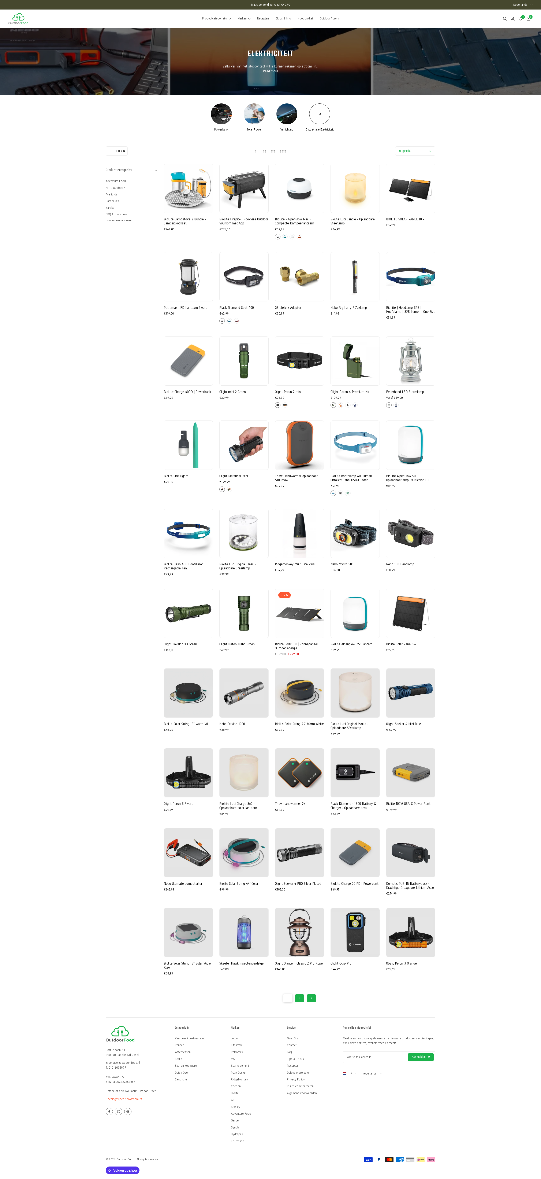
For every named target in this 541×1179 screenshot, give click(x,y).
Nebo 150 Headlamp (400, 564)
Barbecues (112, 201)
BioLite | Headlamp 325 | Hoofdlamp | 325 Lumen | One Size (410, 310)
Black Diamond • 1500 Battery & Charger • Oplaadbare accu (353, 806)
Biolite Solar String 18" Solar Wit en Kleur (188, 965)
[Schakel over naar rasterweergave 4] (283, 151)
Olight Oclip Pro (341, 963)
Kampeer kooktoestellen (190, 1038)
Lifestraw (236, 1045)
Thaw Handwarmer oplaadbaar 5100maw (296, 478)
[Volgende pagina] (311, 998)
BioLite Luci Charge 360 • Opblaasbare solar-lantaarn (238, 806)
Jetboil (235, 1038)
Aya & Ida (111, 194)
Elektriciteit (181, 1079)
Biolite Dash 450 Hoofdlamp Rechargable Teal (184, 566)
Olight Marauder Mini (233, 476)
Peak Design (238, 1073)
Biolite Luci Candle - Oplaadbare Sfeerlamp (353, 221)
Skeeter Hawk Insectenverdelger (242, 963)
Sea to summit (240, 1066)
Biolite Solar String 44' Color (238, 884)
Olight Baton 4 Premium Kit (350, 392)
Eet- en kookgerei (186, 1066)
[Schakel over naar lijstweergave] (257, 151)
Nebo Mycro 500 (342, 564)
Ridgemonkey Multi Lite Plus (295, 564)
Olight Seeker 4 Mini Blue (403, 724)
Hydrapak (237, 1134)
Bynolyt (235, 1127)
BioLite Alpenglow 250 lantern (351, 644)
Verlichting (286, 129)
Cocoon (236, 1086)
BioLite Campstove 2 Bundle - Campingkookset (185, 221)
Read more (270, 71)
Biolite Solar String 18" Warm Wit (186, 724)
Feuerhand (237, 1141)
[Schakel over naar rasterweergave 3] (273, 151)
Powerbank (221, 129)
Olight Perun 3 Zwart (178, 804)
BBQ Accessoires (116, 214)
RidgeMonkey (239, 1079)
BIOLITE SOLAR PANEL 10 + (405, 219)
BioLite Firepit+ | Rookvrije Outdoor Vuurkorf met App (243, 221)
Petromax (237, 1052)
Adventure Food (116, 181)
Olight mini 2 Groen (232, 392)
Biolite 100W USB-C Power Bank (408, 804)
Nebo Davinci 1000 (232, 724)
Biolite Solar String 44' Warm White (299, 724)
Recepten (293, 1066)
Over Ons (293, 1038)
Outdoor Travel (147, 1091)
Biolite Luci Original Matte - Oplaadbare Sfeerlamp (350, 726)
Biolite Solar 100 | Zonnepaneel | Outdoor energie (297, 646)
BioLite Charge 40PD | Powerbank (187, 392)
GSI (233, 1100)
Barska (110, 208)
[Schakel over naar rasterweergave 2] (264, 151)
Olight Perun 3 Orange (401, 963)
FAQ (289, 1052)
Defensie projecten (298, 1073)
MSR (233, 1059)
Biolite (235, 1093)
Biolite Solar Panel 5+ (401, 644)
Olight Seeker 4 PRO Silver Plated (298, 884)
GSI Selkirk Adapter (288, 308)
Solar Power (254, 129)
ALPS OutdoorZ (115, 188)
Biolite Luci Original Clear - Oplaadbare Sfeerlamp (237, 566)
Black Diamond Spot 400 (236, 308)
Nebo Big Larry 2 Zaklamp (349, 308)
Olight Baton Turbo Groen (237, 644)
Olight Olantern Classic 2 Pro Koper (299, 963)
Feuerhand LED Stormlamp (405, 392)
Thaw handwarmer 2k (290, 804)
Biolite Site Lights (176, 476)
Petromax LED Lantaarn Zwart (185, 308)
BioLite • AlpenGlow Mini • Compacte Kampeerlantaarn (294, 221)
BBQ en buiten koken (119, 221)
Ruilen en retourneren (300, 1086)
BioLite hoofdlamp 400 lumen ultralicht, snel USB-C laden (351, 478)
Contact (291, 1045)
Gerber (235, 1120)
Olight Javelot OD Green (180, 644)
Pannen (179, 1045)
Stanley (235, 1107)
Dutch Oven (182, 1073)
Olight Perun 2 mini (288, 392)
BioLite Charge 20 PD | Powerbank (354, 884)
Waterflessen (183, 1052)
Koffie (178, 1059)
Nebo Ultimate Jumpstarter (183, 884)
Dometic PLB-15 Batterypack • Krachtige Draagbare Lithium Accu (410, 886)
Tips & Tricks (295, 1059)
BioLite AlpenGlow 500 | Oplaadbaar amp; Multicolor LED (408, 478)
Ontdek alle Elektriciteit (320, 129)
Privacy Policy (296, 1079)
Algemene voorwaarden (302, 1093)
